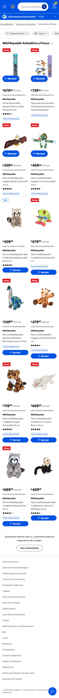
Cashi (5, 638)
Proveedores (8, 649)
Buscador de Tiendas (12, 679)
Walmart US (8, 667)
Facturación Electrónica (14, 597)
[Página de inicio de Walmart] (12, 6)
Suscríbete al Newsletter (14, 614)
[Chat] (52, 691)
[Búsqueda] (44, 6)
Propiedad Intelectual (13, 585)
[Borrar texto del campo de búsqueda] (40, 7)
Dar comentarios (29, 547)
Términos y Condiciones (14, 579)
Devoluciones (9, 608)
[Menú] (5, 6)
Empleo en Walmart (12, 655)
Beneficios (7, 643)
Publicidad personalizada (14, 573)
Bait (4, 632)
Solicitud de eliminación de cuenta (19, 673)
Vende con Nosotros (12, 661)
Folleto (6, 620)
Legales (6, 591)
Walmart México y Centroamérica (18, 626)
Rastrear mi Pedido (11, 602)
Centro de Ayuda (10, 561)
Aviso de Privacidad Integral (15, 567)
